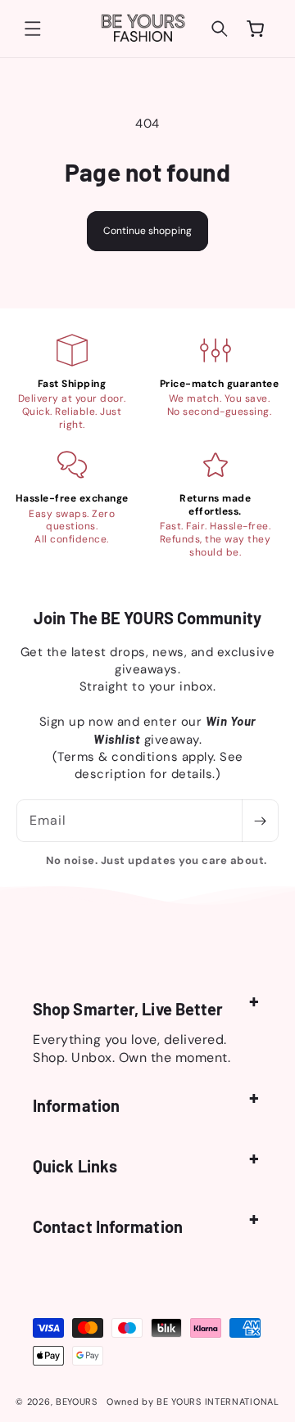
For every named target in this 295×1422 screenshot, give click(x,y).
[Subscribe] (260, 820)
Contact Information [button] (108, 1226)
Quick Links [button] (75, 1166)
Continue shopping (147, 230)
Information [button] (76, 1105)
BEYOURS (77, 1401)
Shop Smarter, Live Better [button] (128, 1009)
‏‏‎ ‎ (102, 1401)
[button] (33, 29)
